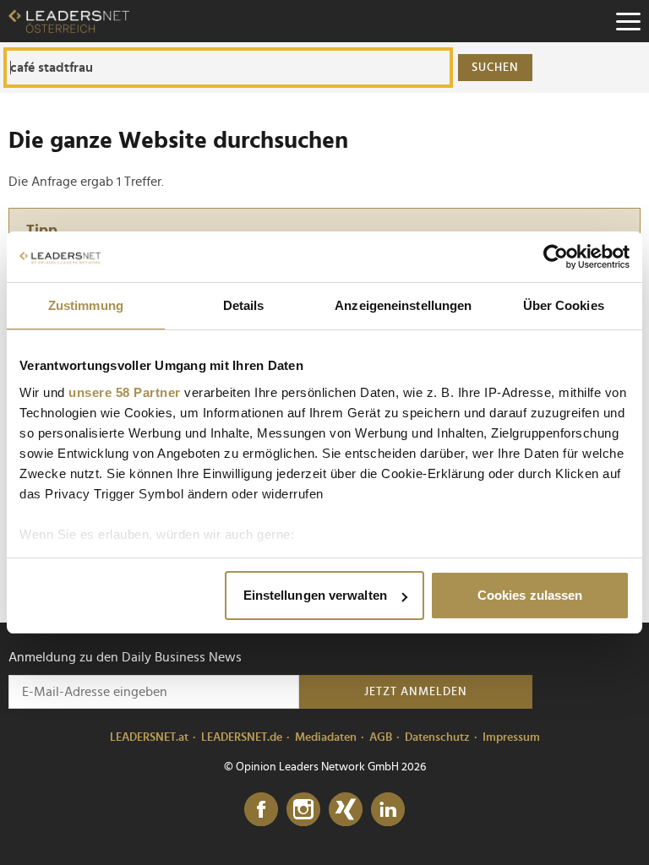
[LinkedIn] (388, 810)
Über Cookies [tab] (563, 305)
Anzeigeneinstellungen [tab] (403, 305)
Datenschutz (437, 737)
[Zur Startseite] (68, 21)
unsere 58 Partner (124, 392)
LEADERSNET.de (241, 737)
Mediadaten (326, 737)
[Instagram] (303, 810)
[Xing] (346, 810)
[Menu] (628, 21)
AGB (380, 737)
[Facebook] (261, 810)
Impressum (511, 737)
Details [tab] (244, 305)
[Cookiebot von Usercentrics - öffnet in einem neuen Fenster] (556, 256)
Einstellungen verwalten (315, 595)
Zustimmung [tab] (85, 305)
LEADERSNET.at (149, 737)
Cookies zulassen (530, 595)
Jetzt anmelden (415, 692)
